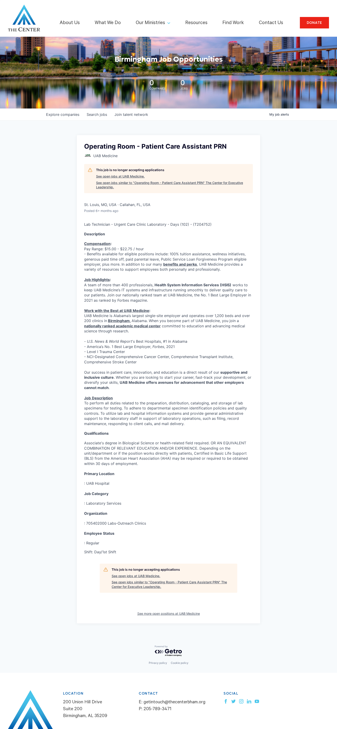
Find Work (233, 23)
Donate (314, 22)
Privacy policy (158, 663)
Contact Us (271, 23)
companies (62, 114)
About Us (70, 23)
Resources (196, 23)
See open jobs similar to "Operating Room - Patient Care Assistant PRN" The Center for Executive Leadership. (169, 185)
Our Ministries (150, 23)
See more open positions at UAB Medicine (168, 613)
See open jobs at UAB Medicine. (120, 176)
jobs (97, 114)
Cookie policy (179, 663)
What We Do (108, 23)
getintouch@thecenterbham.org (174, 702)
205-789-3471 (157, 709)
